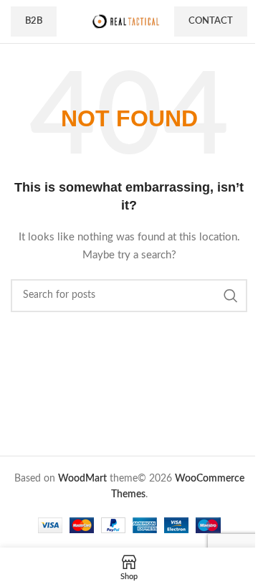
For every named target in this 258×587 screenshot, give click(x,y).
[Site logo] (126, 22)
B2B (33, 21)
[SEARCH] (230, 295)
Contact (210, 21)
